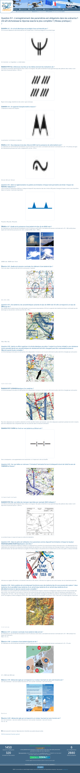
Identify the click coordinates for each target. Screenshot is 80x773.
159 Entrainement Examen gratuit (10, 734)
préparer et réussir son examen (47, 760)
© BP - (29, 760)
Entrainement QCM (35, 760)
